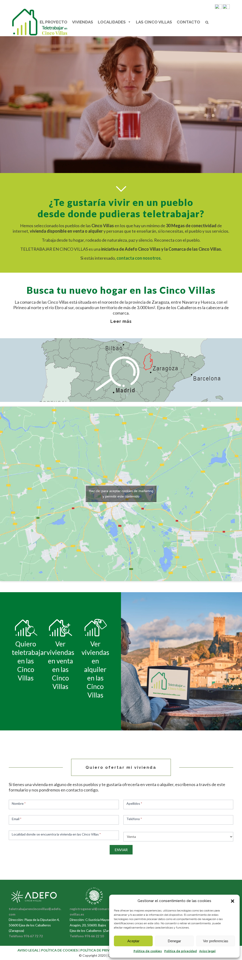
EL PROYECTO (53, 22)
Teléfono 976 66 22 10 (87, 936)
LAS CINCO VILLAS (154, 22)
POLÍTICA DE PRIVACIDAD (101, 950)
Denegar (174, 941)
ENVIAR (121, 850)
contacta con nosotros (139, 258)
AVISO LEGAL (28, 950)
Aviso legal (207, 951)
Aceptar (133, 941)
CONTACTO (188, 22)
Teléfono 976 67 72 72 (26, 936)
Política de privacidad (180, 951)
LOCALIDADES (112, 22)
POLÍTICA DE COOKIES (59, 950)
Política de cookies (148, 951)
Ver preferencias (215, 941)
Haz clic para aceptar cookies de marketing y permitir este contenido (121, 493)
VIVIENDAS (82, 22)
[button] (232, 901)
